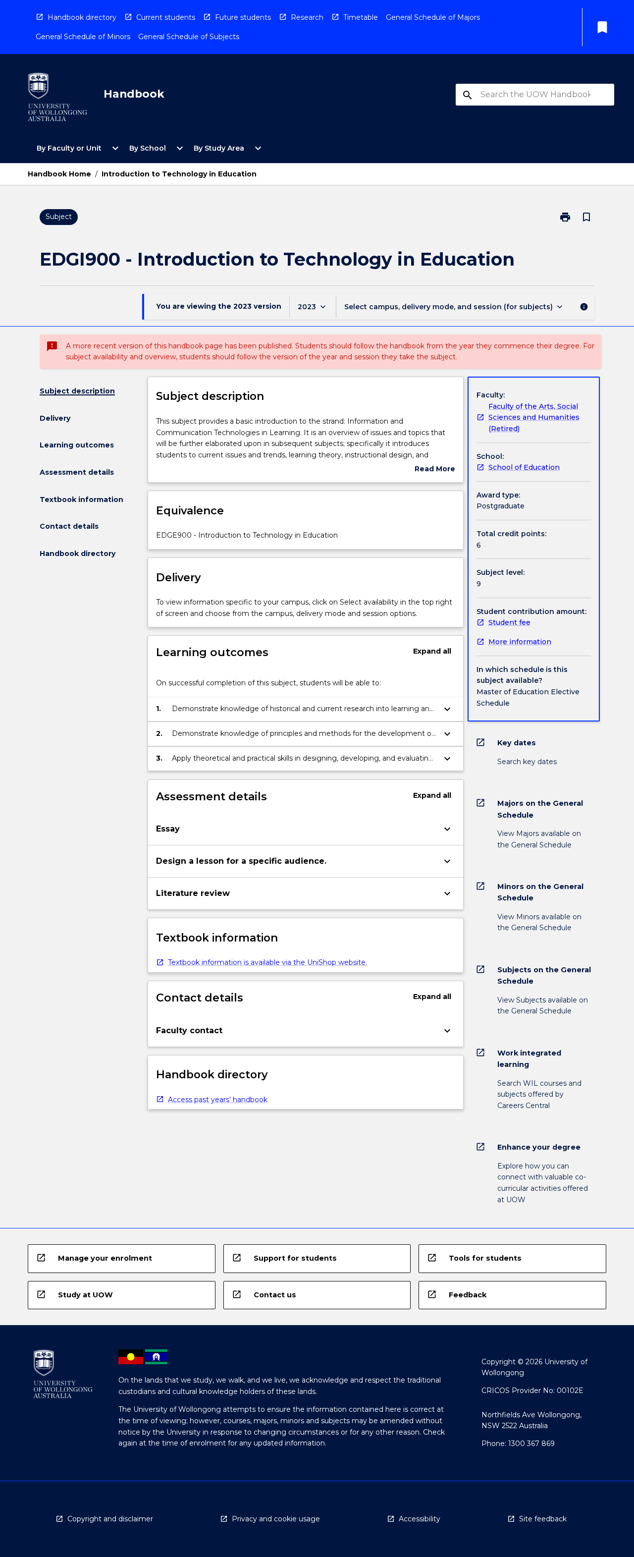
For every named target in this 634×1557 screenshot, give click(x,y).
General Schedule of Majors (433, 17)
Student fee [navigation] (509, 622)
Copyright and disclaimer (110, 1518)
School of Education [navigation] (524, 467)
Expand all (432, 651)
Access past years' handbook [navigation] (217, 1099)
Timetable (360, 17)
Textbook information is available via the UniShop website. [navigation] (267, 962)
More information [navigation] (519, 641)
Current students (165, 17)
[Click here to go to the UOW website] (57, 98)
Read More (435, 469)
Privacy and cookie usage (276, 1518)
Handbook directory (82, 17)
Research (307, 17)
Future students (243, 17)
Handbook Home (59, 173)
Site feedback (543, 1518)
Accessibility (419, 1518)
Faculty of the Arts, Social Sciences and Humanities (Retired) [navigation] (534, 417)
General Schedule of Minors (83, 36)
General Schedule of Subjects (188, 36)
